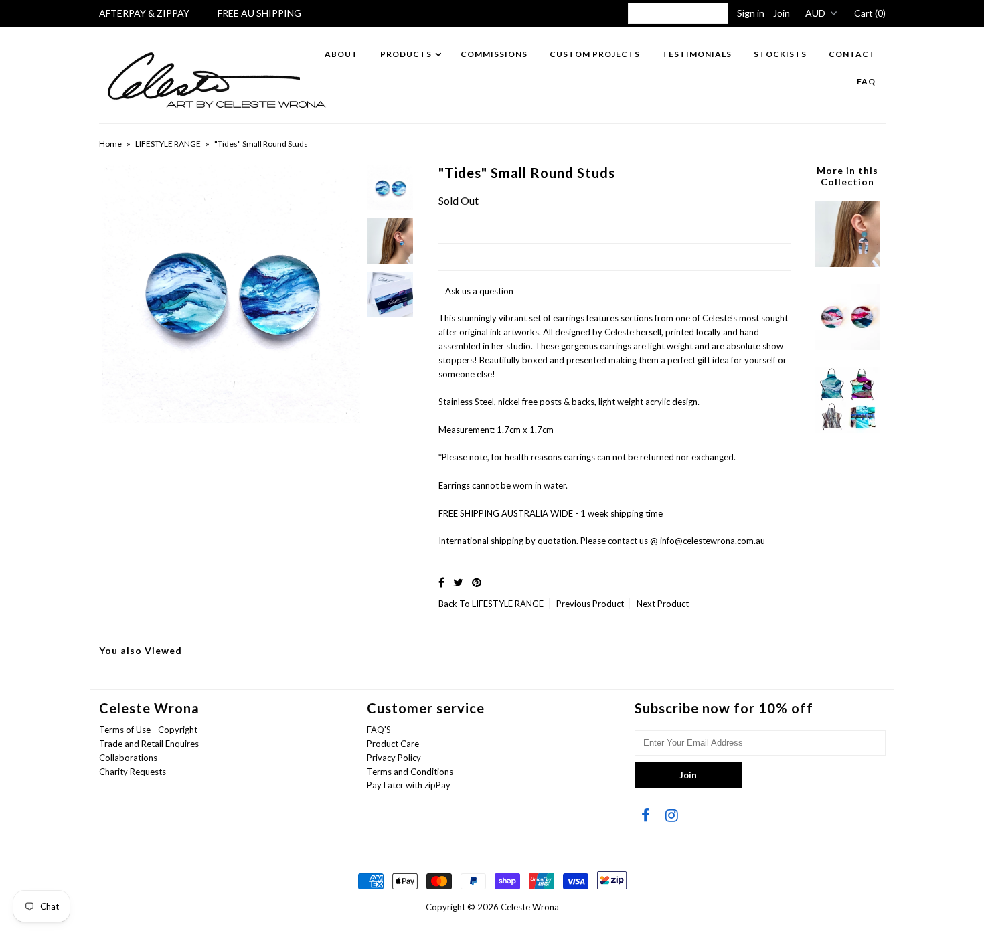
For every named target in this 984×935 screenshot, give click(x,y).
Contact (852, 54)
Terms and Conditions (410, 771)
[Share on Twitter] (458, 582)
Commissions (494, 54)
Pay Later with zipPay (408, 785)
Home (110, 144)
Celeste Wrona (530, 907)
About (341, 54)
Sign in (750, 13)
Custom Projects (595, 54)
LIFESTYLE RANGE (168, 144)
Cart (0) (870, 13)
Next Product (663, 603)
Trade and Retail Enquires (149, 743)
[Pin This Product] (476, 582)
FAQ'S (379, 729)
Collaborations (128, 757)
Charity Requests (132, 771)
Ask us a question (479, 291)
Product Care (393, 743)
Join (781, 13)
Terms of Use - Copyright (148, 729)
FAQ (866, 81)
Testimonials (697, 54)
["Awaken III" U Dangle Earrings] (847, 263)
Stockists (780, 54)
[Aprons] (847, 429)
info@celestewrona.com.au (712, 540)
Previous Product (590, 603)
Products (406, 54)
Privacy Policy (394, 757)
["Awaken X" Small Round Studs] (847, 346)
